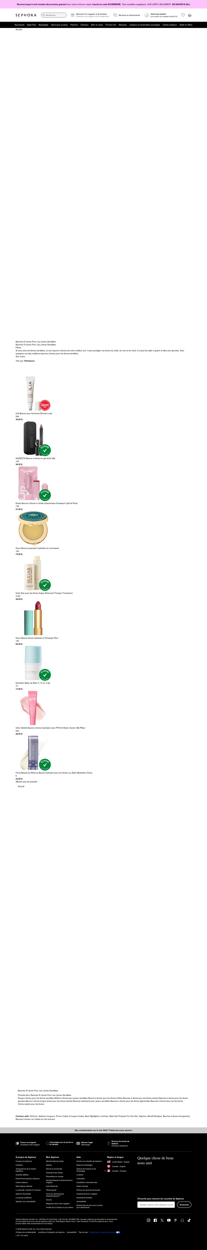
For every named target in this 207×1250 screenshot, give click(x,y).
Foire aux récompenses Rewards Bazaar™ (55, 1195)
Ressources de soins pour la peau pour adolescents (89, 1206)
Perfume (33, 1116)
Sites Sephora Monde (24, 1186)
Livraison (80, 1174)
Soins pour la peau (59, 24)
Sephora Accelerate (23, 1194)
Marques (123, 24)
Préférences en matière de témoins (102, 1232)
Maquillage (43, 24)
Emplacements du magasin (86, 1194)
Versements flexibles (84, 1197)
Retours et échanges (84, 1165)
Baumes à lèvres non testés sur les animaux (35, 1119)
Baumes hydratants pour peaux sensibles (92, 1101)
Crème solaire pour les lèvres (31, 1104)
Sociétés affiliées (22, 1174)
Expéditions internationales (86, 1182)
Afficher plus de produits (26, 781)
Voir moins (20, 356)
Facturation (80, 1178)
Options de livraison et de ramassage (86, 1170)
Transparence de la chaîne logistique (26, 1170)
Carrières (19, 1165)
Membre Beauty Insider (55, 1161)
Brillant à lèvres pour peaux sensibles (71, 1098)
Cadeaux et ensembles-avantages (144, 24)
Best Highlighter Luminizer (96, 1116)
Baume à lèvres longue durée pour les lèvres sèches (49, 1101)
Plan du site (83, 1232)
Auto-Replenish (52, 1186)
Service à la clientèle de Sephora (89, 1161)
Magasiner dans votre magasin (58, 1203)
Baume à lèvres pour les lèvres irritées (105, 1098)
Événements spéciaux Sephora (28, 1178)
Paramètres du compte (54, 1176)
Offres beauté (51, 1190)
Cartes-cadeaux (170, 24)
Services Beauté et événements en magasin (59, 1181)
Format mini (110, 24)
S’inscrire (184, 1204)
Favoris (49, 1199)
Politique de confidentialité (26, 1232)
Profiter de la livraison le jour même (59, 1207)
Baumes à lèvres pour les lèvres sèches (141, 1098)
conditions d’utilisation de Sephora (51, 1232)
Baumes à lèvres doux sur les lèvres (167, 1101)
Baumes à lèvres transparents (176, 1116)
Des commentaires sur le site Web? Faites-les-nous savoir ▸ (103, 1130)
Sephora (142, 1116)
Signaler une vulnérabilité (25, 1201)
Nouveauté (19, 24)
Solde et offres (186, 24)
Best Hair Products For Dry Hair (124, 1116)
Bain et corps (97, 24)
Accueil (19, 29)
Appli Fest (31, 24)
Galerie (49, 1165)
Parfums (74, 24)
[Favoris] (183, 15)
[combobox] (53, 15)
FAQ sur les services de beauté (88, 1190)
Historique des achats (54, 1172)
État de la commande (54, 1169)
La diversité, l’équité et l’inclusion (28, 1190)
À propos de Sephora (24, 1161)
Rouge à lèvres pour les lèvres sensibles (36, 1098)
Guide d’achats (82, 1186)
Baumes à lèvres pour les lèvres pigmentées (131, 1101)
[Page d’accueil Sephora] (26, 15)
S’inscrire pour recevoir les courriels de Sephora (160, 1198)
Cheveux (84, 24)
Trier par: (25, 360)
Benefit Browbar (155, 1116)
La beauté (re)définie (24, 1197)
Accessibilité (81, 1201)
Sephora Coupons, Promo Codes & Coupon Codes (61, 1116)
